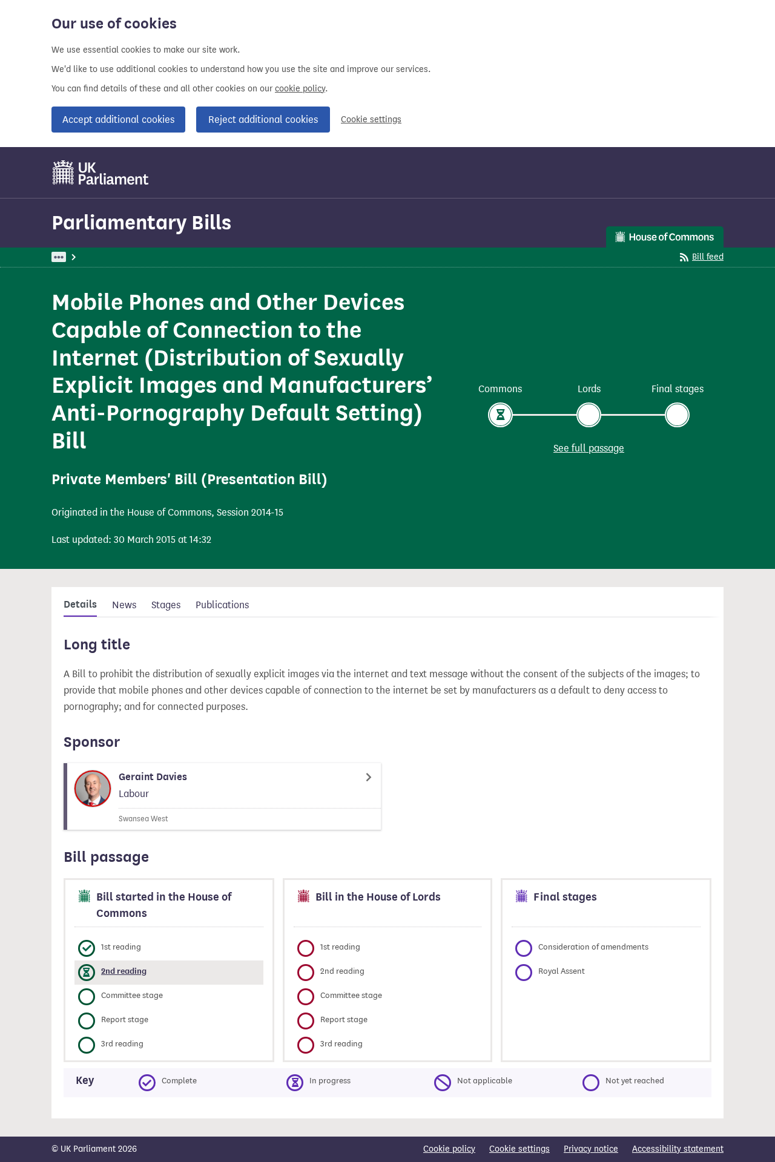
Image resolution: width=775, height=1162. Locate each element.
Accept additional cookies (118, 119)
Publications (222, 605)
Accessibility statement (678, 1149)
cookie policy (300, 89)
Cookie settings (371, 119)
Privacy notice (591, 1149)
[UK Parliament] (100, 172)
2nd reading (124, 971)
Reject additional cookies (263, 119)
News (124, 605)
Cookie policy (449, 1149)
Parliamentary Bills (141, 222)
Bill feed (708, 257)
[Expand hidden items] (58, 257)
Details (80, 605)
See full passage (588, 448)
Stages (165, 605)
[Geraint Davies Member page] (222, 796)
